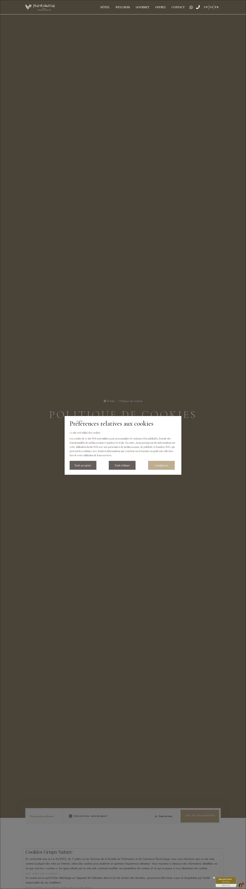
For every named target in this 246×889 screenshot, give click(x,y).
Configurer (161, 465)
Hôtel (105, 7)
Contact (178, 7)
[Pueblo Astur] (40, 6)
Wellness (123, 7)
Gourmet (142, 7)
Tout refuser (122, 465)
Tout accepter (82, 465)
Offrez (160, 7)
